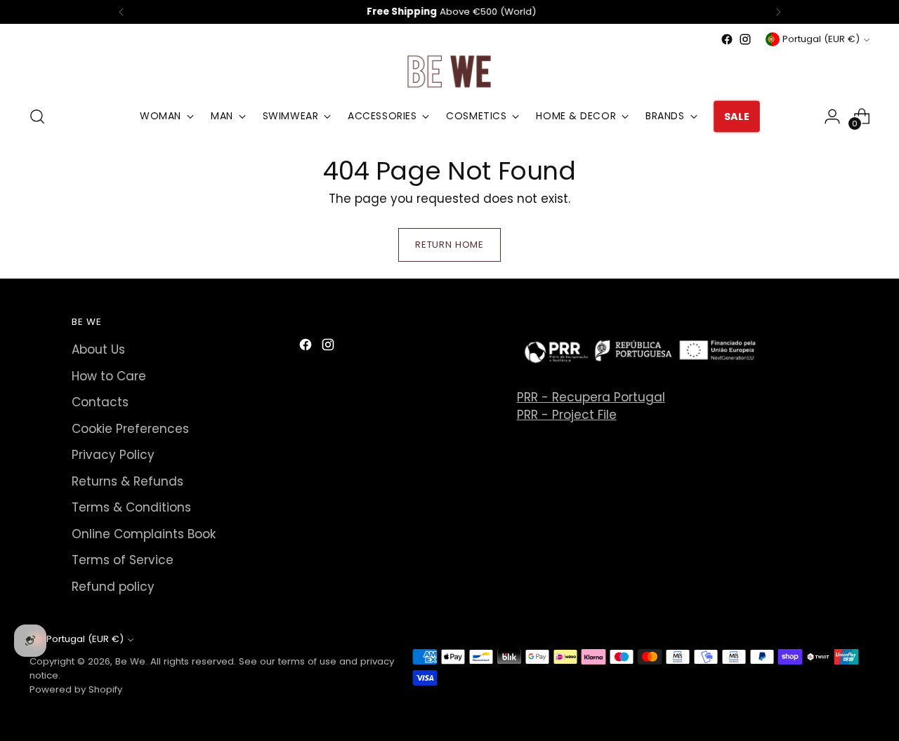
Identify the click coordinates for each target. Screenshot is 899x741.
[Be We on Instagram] (745, 39)
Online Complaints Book (144, 534)
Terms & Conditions (131, 507)
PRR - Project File (567, 414)
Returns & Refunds (127, 481)
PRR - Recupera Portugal (591, 397)
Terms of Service (122, 560)
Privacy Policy (113, 454)
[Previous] (121, 12)
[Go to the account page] (832, 116)
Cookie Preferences (130, 428)
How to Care (109, 376)
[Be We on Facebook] (727, 39)
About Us (98, 349)
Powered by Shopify (75, 689)
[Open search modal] (37, 116)
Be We (130, 661)
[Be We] (449, 71)
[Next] (778, 12)
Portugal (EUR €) (821, 39)
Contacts (100, 402)
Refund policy (113, 586)
